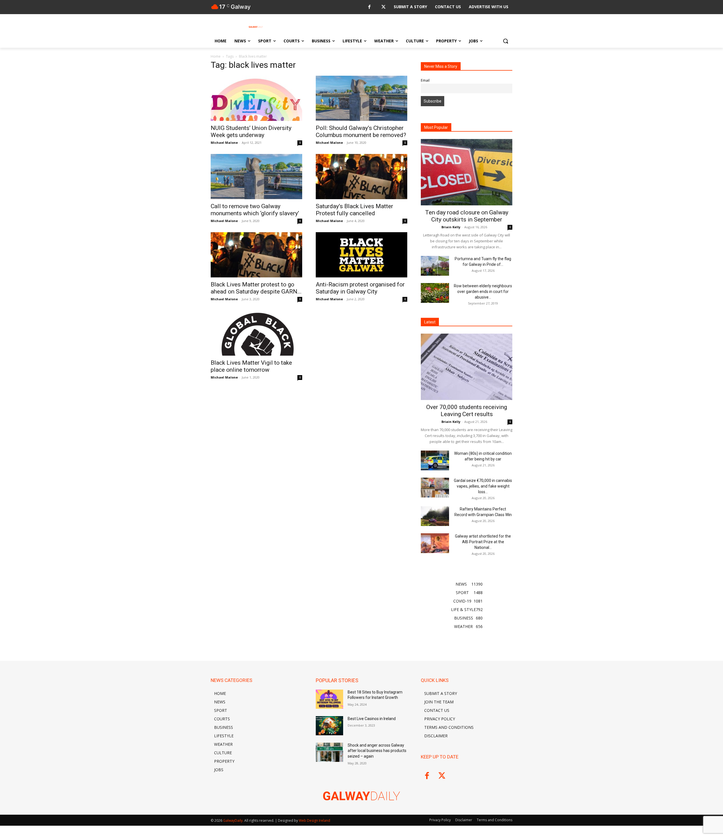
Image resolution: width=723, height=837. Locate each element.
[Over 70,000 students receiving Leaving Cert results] (466, 367)
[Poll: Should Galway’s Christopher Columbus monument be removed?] (361, 98)
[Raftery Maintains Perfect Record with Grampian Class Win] (435, 516)
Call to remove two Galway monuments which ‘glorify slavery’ (255, 210)
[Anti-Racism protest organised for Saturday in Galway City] (361, 254)
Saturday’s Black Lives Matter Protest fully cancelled (354, 210)
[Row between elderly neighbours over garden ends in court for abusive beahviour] (435, 293)
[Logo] (256, 27)
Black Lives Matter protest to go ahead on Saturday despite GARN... (256, 288)
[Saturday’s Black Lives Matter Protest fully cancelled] (361, 176)
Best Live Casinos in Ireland (372, 718)
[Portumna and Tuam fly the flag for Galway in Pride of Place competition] (435, 266)
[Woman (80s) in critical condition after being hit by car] (435, 460)
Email (425, 80)
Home (216, 56)
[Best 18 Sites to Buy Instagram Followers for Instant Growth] (329, 699)
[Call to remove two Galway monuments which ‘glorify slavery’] (256, 176)
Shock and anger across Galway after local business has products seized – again (377, 750)
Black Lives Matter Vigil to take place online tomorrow (251, 366)
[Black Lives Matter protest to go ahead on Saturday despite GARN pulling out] (256, 254)
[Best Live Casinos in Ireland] (329, 725)
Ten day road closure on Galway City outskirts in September (466, 216)
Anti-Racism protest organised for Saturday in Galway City (360, 288)
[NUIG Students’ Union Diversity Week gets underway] (256, 98)
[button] (505, 41)
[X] (383, 7)
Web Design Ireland (314, 820)
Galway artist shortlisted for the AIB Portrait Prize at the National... (483, 542)
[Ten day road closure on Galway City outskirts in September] (466, 172)
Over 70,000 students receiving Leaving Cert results (466, 411)
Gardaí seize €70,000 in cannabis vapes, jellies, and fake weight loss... (483, 486)
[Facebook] (369, 7)
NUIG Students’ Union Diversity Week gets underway (251, 131)
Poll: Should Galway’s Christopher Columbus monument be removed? (361, 131)
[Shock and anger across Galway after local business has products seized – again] (329, 752)
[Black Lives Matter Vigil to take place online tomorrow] (256, 333)
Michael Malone (224, 142)
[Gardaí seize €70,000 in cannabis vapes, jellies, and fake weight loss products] (435, 487)
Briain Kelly (450, 227)
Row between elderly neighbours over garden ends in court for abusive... (483, 291)
